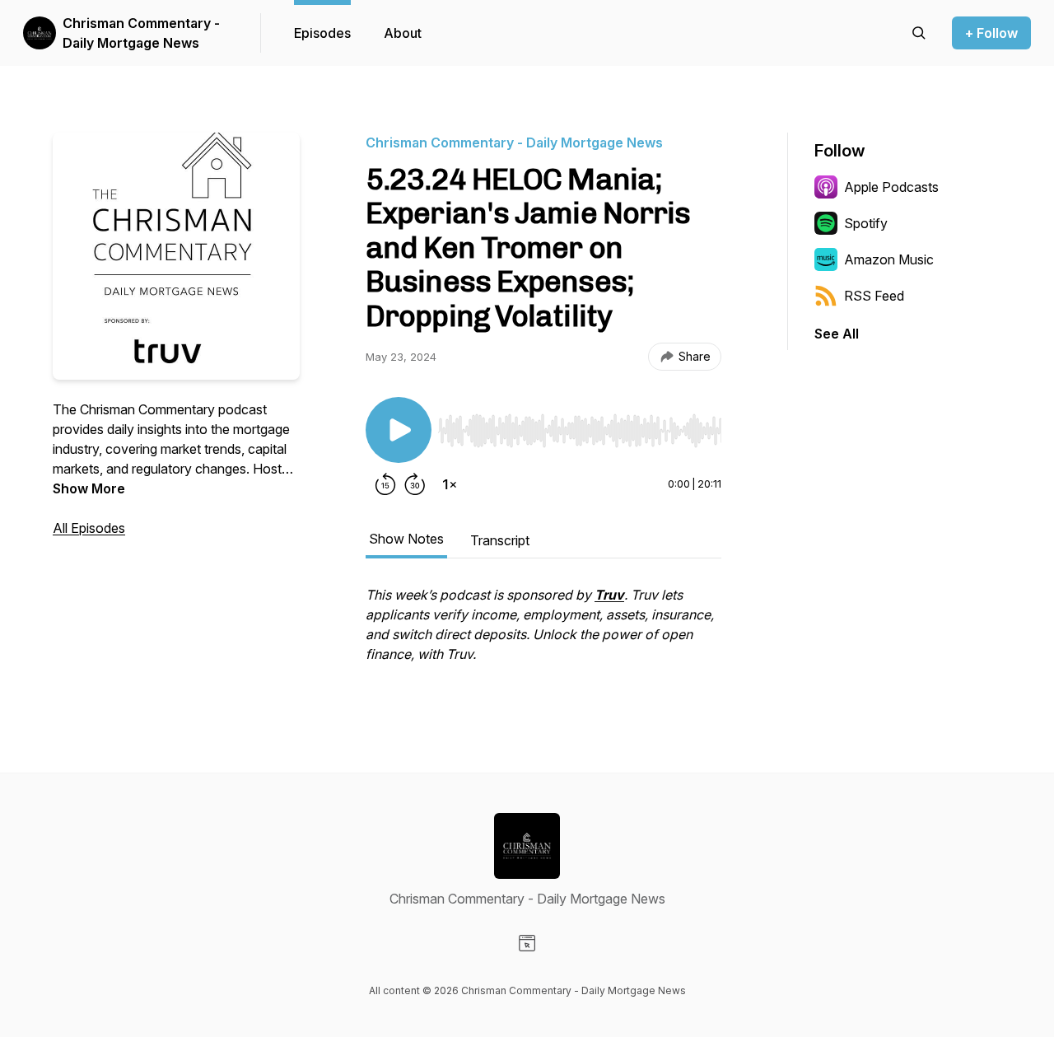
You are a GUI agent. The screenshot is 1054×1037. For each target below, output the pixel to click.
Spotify (866, 223)
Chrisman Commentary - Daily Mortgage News (141, 33)
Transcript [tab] (499, 540)
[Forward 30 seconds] (415, 484)
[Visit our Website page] (527, 943)
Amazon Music (889, 259)
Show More (89, 488)
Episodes (322, 33)
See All (836, 333)
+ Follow (991, 33)
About (403, 33)
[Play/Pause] (398, 430)
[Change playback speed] (449, 484)
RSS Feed (874, 295)
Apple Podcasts (891, 187)
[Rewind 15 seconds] (385, 484)
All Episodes (89, 528)
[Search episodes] (919, 33)
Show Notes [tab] (406, 538)
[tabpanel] (543, 632)
